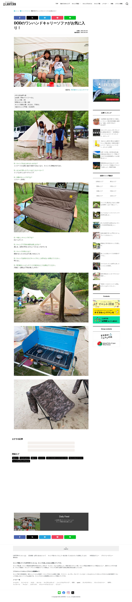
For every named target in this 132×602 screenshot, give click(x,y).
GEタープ (34, 458)
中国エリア (113, 191)
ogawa (78, 582)
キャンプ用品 (75, 3)
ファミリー (41, 458)
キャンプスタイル (87, 3)
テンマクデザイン (87, 582)
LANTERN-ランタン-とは (19, 555)
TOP (57, 3)
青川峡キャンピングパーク (79, 90)
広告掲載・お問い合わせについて (37, 555)
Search (127, 3)
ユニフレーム (16, 584)
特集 (112, 3)
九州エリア (113, 196)
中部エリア (113, 186)
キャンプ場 (97, 3)
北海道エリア (99, 181)
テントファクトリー (99, 582)
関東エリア (99, 186)
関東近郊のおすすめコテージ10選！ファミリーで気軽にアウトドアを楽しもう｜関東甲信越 (110, 165)
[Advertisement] (51, 488)
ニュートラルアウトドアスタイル (21, 461)
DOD (73, 582)
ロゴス (32, 582)
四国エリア (99, 196)
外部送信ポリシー (94, 555)
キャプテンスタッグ (49, 582)
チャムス (25, 584)
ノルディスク (33, 584)
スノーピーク (24, 582)
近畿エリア (99, 191)
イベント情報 (118, 3)
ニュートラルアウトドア (63, 582)
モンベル (39, 582)
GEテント (15, 458)
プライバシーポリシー (107, 555)
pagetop (66, 549)
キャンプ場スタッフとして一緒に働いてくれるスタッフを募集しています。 (68, 555)
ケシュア (58, 584)
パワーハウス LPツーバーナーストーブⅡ (57, 458)
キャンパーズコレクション (46, 584)
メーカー (104, 3)
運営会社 (15, 557)
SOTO (109, 582)
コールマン (16, 582)
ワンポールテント (24, 458)
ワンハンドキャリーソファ (76, 458)
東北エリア (113, 181)
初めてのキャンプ (65, 3)
